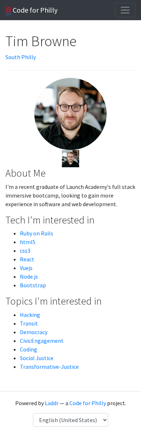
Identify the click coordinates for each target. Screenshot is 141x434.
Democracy (33, 332)
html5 (27, 241)
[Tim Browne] (70, 157)
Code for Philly (34, 9)
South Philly (20, 57)
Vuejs (26, 267)
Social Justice (37, 358)
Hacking (30, 314)
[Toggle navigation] (125, 10)
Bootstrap (33, 285)
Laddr (52, 403)
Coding (28, 349)
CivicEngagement (42, 340)
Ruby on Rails (36, 233)
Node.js (29, 276)
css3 (25, 250)
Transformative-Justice (49, 366)
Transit (29, 323)
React (27, 259)
